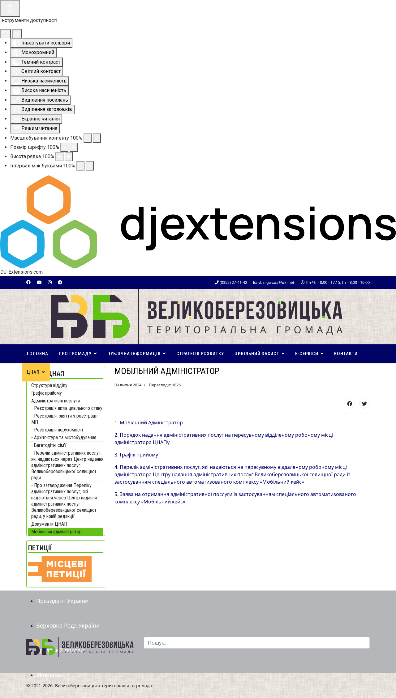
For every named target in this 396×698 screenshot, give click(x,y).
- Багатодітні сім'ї (49, 445)
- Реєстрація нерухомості (57, 430)
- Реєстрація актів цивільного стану (66, 408)
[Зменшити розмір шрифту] (64, 147)
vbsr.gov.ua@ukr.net (276, 282)
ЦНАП (33, 372)
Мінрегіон (49, 675)
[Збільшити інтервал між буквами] (90, 165)
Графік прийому (46, 393)
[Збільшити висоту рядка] (69, 156)
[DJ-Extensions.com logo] (198, 222)
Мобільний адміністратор (56, 532)
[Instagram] (50, 282)
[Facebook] (28, 282)
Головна (37, 353)
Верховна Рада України (68, 625)
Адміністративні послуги (55, 401)
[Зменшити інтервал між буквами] (80, 165)
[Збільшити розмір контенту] (97, 138)
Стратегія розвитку (200, 353)
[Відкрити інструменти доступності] (10, 8)
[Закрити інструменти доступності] (17, 33)
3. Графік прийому (136, 454)
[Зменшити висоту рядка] (59, 156)
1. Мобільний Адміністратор (148, 422)
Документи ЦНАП (49, 524)
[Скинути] (5, 33)
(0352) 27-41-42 (233, 282)
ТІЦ (59, 372)
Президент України (62, 600)
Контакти (346, 353)
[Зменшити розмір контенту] (88, 138)
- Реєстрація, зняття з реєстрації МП (64, 419)
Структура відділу (49, 385)
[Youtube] (39, 282)
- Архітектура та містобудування (63, 437)
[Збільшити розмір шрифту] (74, 147)
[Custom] (60, 282)
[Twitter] (364, 403)
